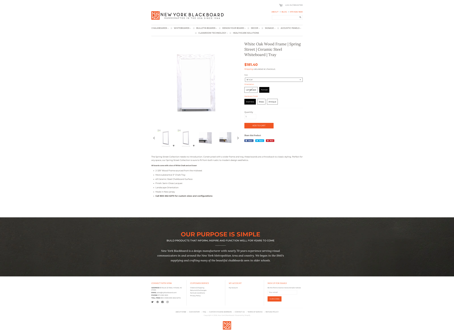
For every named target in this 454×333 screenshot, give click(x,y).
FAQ (204, 312)
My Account (233, 288)
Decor (255, 28)
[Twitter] (152, 301)
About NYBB (181, 312)
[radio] (251, 90)
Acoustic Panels (290, 28)
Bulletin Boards (206, 28)
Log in (288, 5)
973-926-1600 (296, 12)
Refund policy (272, 312)
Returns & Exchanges (198, 290)
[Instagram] (167, 301)
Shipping (248, 69)
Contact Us (240, 312)
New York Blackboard (226, 315)
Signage (269, 28)
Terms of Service (255, 312)
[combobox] (274, 80)
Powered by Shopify (242, 315)
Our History (194, 312)
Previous (154, 138)
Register (298, 5)
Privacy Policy (195, 296)
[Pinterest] (158, 301)
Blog (284, 12)
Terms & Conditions (197, 293)
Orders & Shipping (197, 288)
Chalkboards (159, 28)
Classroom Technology (212, 33)
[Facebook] (163, 301)
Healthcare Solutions (246, 33)
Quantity (248, 112)
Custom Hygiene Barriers (220, 312)
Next (238, 138)
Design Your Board (233, 28)
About (275, 12)
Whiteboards (182, 28)
